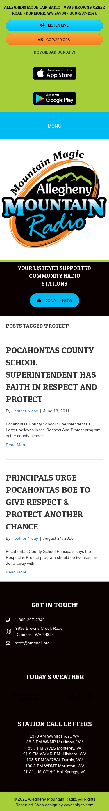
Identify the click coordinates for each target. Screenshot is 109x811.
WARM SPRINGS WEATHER (54, 697)
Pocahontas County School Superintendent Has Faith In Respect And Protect (51, 374)
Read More (16, 444)
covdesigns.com (79, 805)
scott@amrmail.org (32, 643)
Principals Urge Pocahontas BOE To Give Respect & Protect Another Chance (48, 502)
